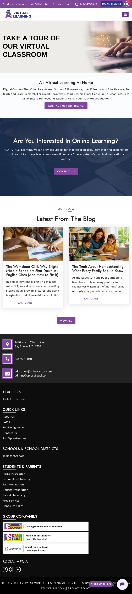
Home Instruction (14, 473)
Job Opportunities (14, 438)
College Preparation (15, 489)
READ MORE (24, 302)
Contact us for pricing (66, 106)
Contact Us (66, 171)
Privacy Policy (79, 588)
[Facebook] (5, 569)
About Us (9, 416)
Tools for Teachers (14, 399)
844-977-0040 (88, 4)
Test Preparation (13, 484)
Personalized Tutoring (17, 478)
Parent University (14, 495)
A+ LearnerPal (61, 4)
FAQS (6, 422)
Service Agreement (14, 427)
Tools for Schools (13, 455)
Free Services (11, 500)
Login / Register (111, 3)
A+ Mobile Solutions (14, 4)
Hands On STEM (13, 505)
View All (66, 321)
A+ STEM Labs (39, 4)
